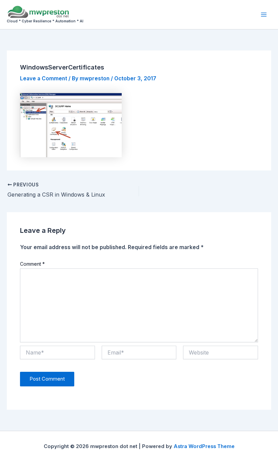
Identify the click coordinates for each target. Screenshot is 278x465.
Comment (32, 264)
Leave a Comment (43, 78)
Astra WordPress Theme (204, 446)
